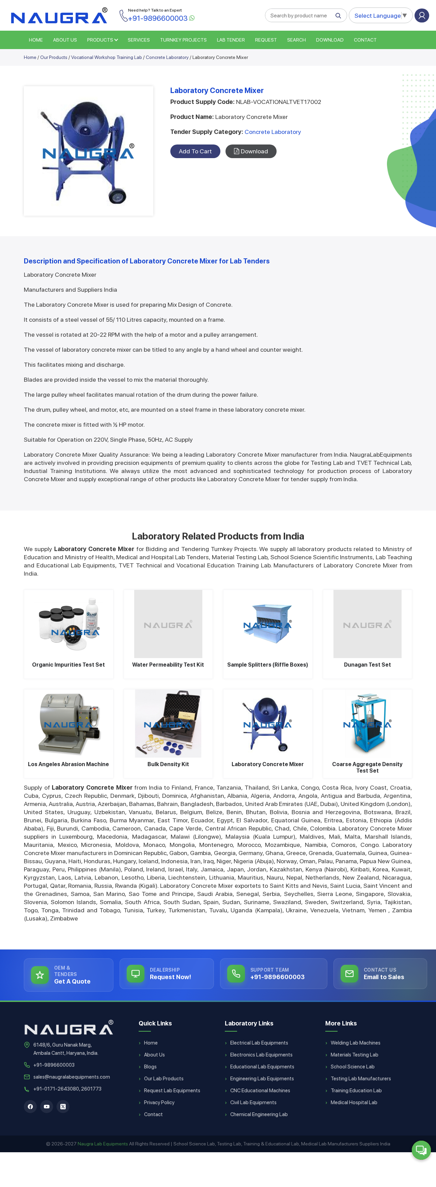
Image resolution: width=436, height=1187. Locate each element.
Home (30, 57)
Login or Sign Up (422, 15)
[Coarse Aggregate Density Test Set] (367, 723)
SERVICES (139, 40)
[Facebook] (30, 1106)
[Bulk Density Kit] (168, 723)
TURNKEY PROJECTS (183, 40)
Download (330, 40)
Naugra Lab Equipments (103, 1143)
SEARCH (296, 40)
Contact (365, 40)
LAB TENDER (231, 40)
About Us (154, 1055)
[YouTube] (46, 1106)
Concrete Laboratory (167, 57)
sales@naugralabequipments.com (71, 1077)
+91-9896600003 (54, 1065)
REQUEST (266, 40)
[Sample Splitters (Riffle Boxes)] (267, 624)
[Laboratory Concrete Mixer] (267, 723)
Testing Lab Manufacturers (361, 1079)
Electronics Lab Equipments (261, 1055)
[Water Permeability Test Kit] (168, 624)
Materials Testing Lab (354, 1055)
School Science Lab (353, 1067)
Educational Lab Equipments (262, 1067)
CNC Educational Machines (260, 1090)
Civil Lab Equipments (253, 1102)
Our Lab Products (164, 1079)
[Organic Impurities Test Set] (68, 624)
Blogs (150, 1067)
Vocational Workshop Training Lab (106, 57)
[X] (63, 1106)
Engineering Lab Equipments (262, 1079)
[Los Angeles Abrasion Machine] (68, 723)
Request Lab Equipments (172, 1090)
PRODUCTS (100, 40)
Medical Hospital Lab (354, 1102)
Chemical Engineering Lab (259, 1114)
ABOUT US (65, 40)
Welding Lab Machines (355, 1043)
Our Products (53, 57)
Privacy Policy (159, 1102)
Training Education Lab (356, 1090)
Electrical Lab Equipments (259, 1043)
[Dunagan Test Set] (367, 624)
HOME (36, 40)
